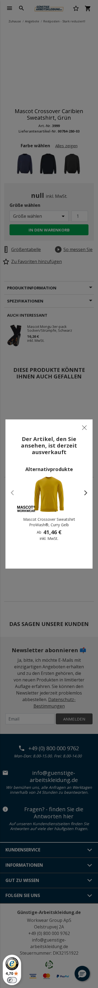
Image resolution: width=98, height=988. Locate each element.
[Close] (84, 427)
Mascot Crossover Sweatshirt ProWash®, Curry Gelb (49, 522)
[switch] (12, 980)
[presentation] (83, 492)
